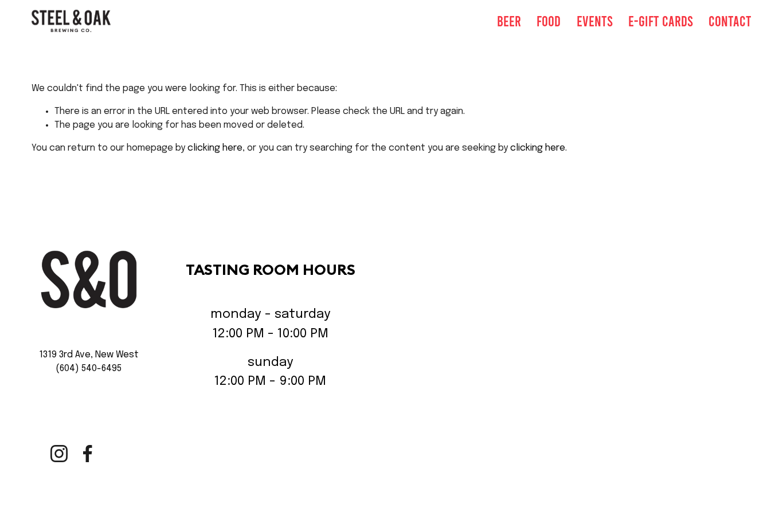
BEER (509, 20)
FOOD (549, 20)
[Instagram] (59, 453)
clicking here (214, 148)
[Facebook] (88, 453)
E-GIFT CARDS (660, 20)
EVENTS (595, 20)
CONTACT (729, 20)
